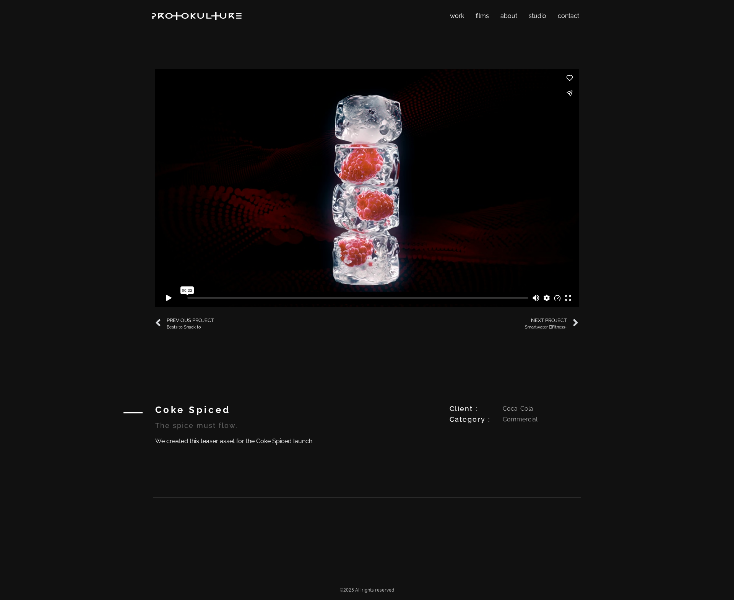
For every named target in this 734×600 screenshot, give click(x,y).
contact (568, 16)
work (457, 16)
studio (537, 16)
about (508, 16)
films (482, 16)
